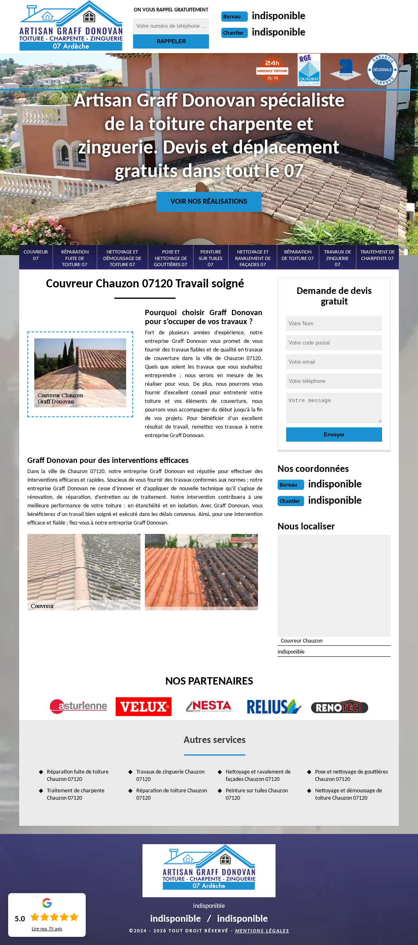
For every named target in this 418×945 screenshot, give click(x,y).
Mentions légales (262, 931)
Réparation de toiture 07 (298, 255)
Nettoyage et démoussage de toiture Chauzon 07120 (348, 794)
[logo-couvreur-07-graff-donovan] (71, 26)
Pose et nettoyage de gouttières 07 (170, 258)
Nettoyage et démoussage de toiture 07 (122, 258)
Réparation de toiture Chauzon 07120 (171, 794)
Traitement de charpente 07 (377, 255)
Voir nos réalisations (209, 202)
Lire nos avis (47, 929)
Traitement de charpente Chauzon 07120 (75, 794)
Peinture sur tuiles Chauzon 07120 (257, 794)
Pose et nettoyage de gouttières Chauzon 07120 (351, 776)
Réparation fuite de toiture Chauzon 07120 (78, 776)
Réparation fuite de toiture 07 (75, 258)
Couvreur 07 (36, 255)
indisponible (278, 16)
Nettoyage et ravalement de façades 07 (253, 258)
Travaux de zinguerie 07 (337, 258)
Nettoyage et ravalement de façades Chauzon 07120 (258, 776)
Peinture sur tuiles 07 (210, 258)
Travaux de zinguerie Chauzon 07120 (170, 776)
